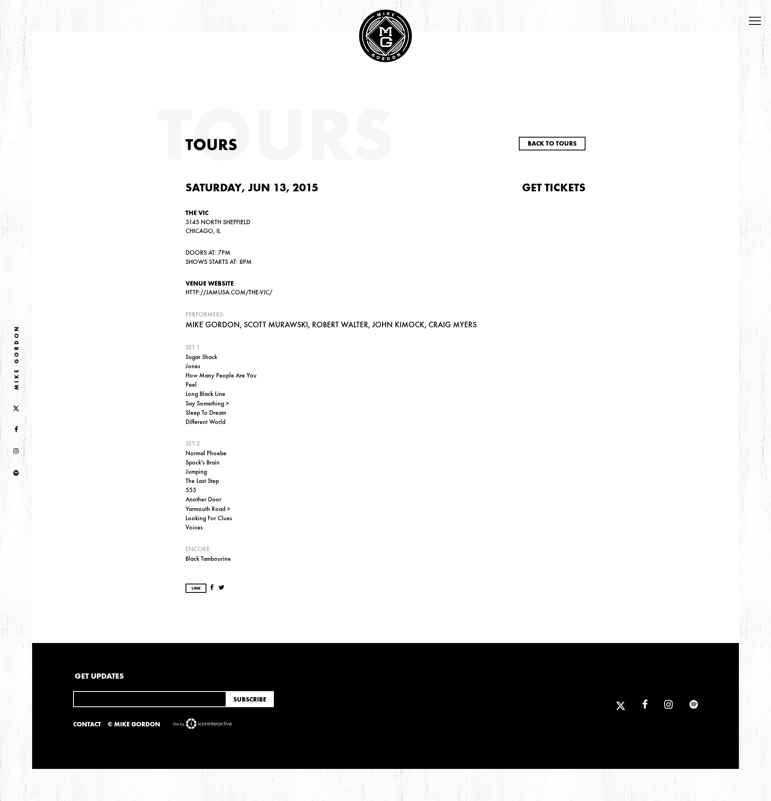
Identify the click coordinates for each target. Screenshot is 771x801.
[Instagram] (16, 451)
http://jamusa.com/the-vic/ (229, 292)
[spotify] (16, 473)
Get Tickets (553, 188)
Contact (87, 724)
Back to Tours (552, 143)
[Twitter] (16, 408)
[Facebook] (16, 429)
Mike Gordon (16, 357)
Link (196, 588)
